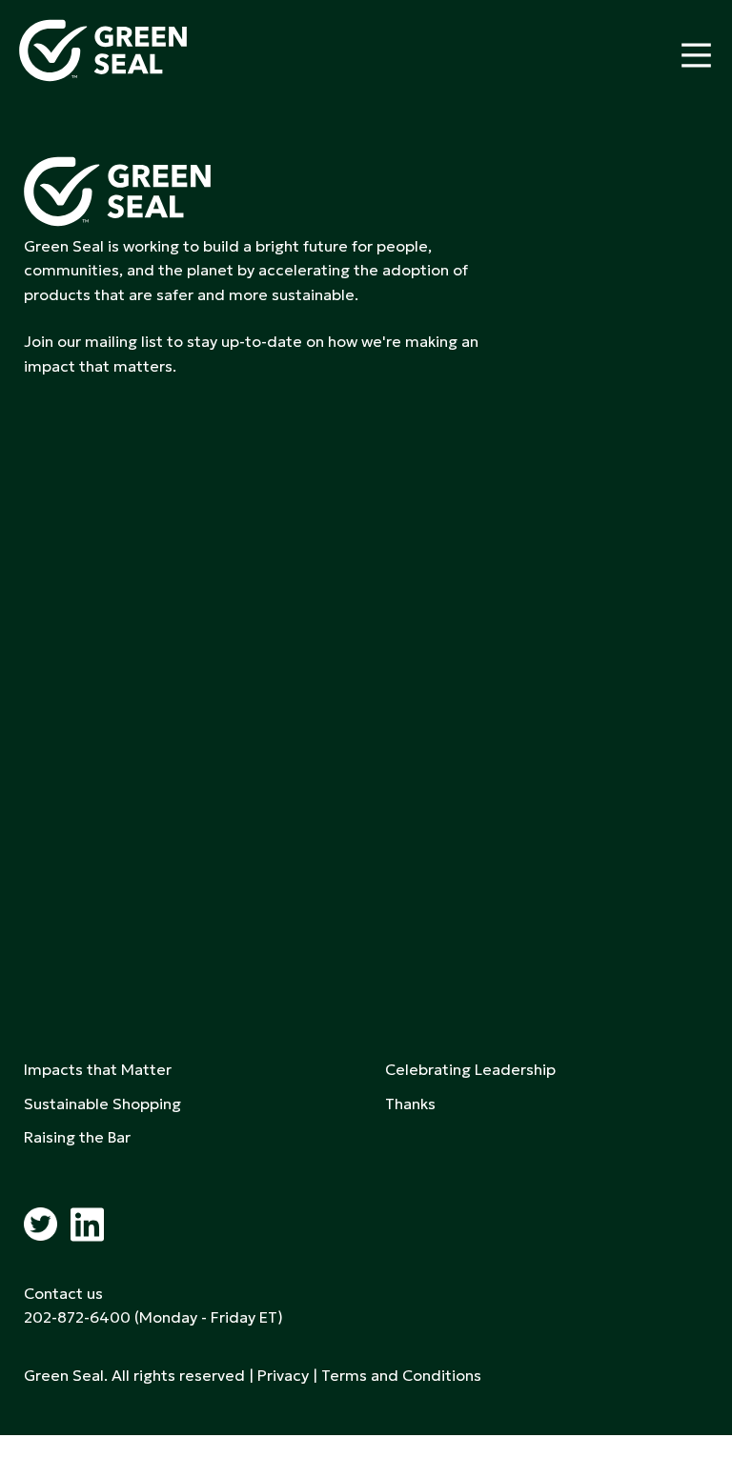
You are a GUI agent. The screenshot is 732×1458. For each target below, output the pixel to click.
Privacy (283, 1375)
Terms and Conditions (401, 1375)
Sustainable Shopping (102, 1103)
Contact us (63, 1293)
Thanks (410, 1103)
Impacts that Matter (98, 1069)
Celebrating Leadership (470, 1069)
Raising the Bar (77, 1136)
